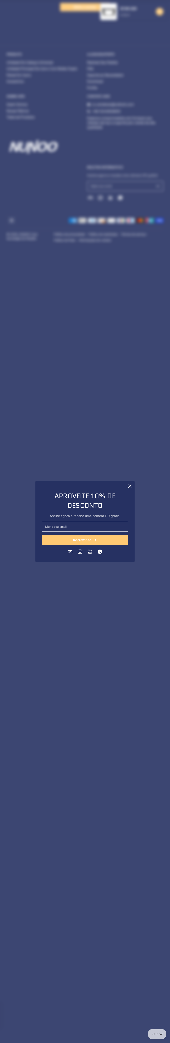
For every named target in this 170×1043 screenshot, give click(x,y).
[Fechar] (130, 486)
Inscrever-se (82, 540)
